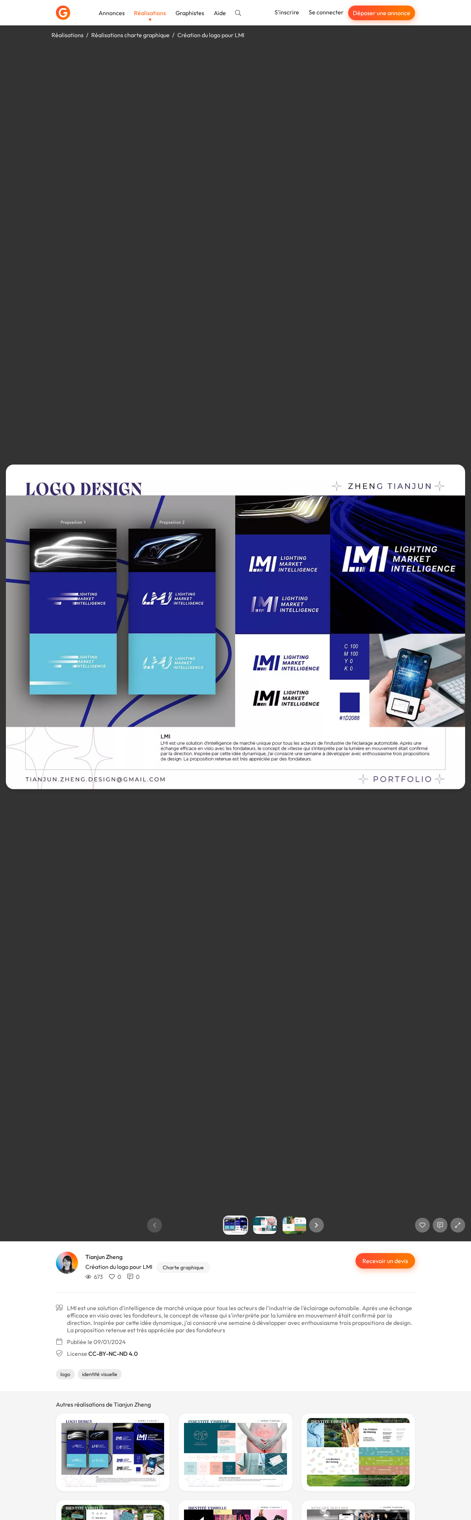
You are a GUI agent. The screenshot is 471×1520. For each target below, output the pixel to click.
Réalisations (150, 13)
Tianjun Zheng (104, 1256)
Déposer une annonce (381, 13)
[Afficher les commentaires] (440, 1225)
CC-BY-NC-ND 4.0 (113, 1353)
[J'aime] (422, 1225)
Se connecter (326, 12)
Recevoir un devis (385, 1261)
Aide (220, 13)
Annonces (112, 13)
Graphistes (190, 13)
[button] (316, 1225)
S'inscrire (287, 12)
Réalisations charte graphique (130, 35)
